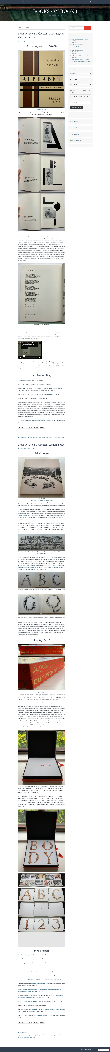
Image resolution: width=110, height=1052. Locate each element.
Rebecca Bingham (22, 963)
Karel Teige (35, 437)
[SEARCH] (90, 2)
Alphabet (39, 109)
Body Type (39, 1015)
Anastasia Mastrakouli (29, 567)
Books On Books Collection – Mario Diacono (81, 55)
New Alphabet (26, 513)
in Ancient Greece (49, 420)
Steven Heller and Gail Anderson (26, 967)
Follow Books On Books (76, 107)
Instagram (76, 134)
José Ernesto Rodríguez (34, 979)
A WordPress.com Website (86, 1049)
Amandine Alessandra (59, 567)
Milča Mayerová (41, 437)
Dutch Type (31, 1005)
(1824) (39, 983)
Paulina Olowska (33, 398)
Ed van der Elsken (49, 500)
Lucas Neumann (30, 569)
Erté (25, 792)
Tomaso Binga (54, 437)
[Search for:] (77, 28)
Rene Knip (53, 1035)
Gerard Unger (25, 1035)
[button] (29, 604)
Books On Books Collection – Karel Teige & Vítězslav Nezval (41, 35)
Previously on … (22, 959)
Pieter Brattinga (47, 1035)
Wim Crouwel (32, 1037)
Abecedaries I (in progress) (24, 955)
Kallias (30, 437)
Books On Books (55, 11)
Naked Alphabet (39, 971)
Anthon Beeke (21, 380)
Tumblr (76, 128)
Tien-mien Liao (21, 569)
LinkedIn (76, 121)
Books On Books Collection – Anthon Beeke (41, 444)
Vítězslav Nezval (60, 437)
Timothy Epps (20, 1037)
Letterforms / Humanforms (30, 1001)
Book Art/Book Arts (23, 1)
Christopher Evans (48, 1034)
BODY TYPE (40, 692)
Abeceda (31, 112)
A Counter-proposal (22, 515)
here (19, 364)
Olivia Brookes (41, 1035)
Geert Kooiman (40, 500)
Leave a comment (37, 41)
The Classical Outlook (48, 394)
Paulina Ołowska (30, 384)
